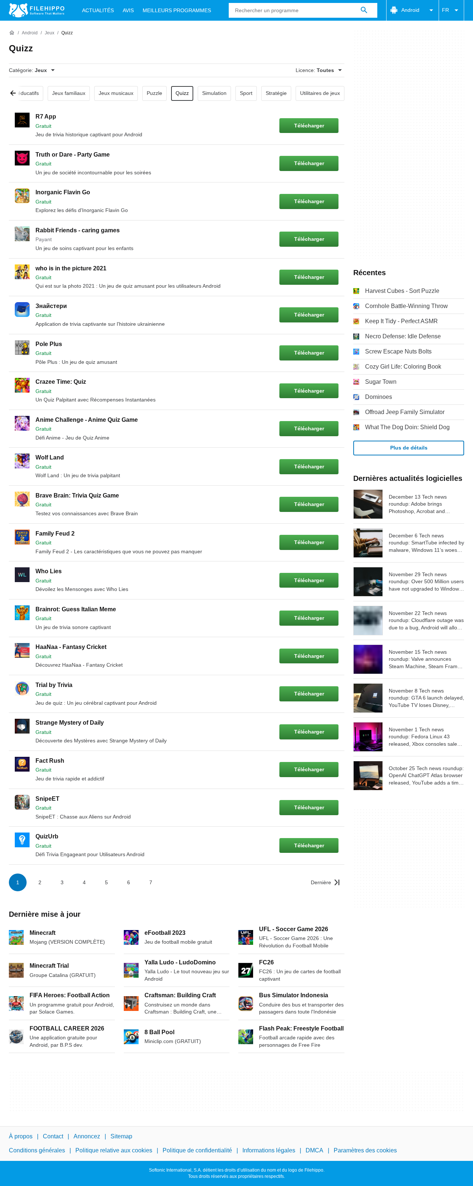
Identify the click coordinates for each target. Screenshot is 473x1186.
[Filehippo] (36, 10)
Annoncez (87, 1136)
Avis (128, 10)
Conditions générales (37, 1150)
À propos (21, 1136)
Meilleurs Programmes (177, 10)
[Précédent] (15, 93)
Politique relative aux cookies (113, 1150)
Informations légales (268, 1150)
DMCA (314, 1150)
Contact (53, 1136)
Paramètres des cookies (365, 1150)
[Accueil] (12, 33)
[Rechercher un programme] (364, 10)
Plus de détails (409, 448)
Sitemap (121, 1136)
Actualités (98, 10)
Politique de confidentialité (197, 1150)
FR (445, 10)
